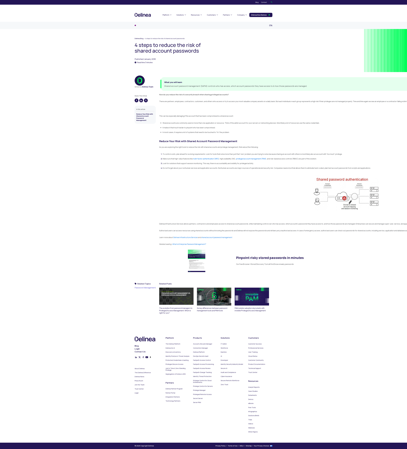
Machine (224, 352)
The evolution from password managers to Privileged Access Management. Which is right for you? (175, 310)
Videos (250, 424)
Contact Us (140, 351)
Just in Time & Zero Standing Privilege (175, 369)
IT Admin (224, 344)
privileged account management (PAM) (251, 159)
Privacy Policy (220, 446)
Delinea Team (147, 87)
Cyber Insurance (226, 376)
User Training (253, 352)
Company (241, 15)
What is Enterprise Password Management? (189, 244)
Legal (136, 393)
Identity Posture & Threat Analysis (177, 356)
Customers (211, 15)
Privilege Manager (199, 390)
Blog (257, 2)
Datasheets (252, 395)
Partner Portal (170, 393)
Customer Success (255, 344)
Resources (195, 15)
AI (221, 356)
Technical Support (254, 368)
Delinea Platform (199, 352)
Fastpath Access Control (202, 360)
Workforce (224, 348)
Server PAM (197, 402)
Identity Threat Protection (202, 376)
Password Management (145, 287)
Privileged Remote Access (202, 394)
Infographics (252, 411)
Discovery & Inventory (173, 352)
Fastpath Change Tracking (202, 372)
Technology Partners (173, 401)
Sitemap (249, 446)
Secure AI (224, 368)
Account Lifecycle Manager (202, 344)
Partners (226, 15)
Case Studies (253, 391)
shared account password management (216, 237)
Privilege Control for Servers (203, 386)
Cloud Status (252, 356)
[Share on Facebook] (136, 100)
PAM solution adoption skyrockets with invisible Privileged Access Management (250, 309)
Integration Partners (173, 397)
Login (137, 349)
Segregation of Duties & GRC (176, 374)
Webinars (251, 428)
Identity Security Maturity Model (232, 364)
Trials (250, 420)
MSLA (242, 446)
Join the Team (139, 385)
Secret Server (198, 398)
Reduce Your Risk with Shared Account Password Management (144, 117)
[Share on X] (146, 100)
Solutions (180, 15)
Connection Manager (200, 348)
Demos (250, 399)
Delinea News (139, 377)
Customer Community (256, 360)
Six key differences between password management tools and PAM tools (212, 309)
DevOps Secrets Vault (200, 356)
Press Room (139, 381)
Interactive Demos (259, 15)
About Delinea (140, 369)
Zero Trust (224, 385)
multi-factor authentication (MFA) (206, 159)
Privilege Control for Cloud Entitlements (202, 381)
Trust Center (139, 389)
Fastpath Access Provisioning (203, 364)
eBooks (251, 403)
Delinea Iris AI (170, 348)
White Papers (253, 432)
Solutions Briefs (253, 416)
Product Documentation (256, 364)
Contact (264, 2)
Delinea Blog (139, 38)
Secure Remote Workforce (230, 380)
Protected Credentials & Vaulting (177, 360)
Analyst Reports (254, 387)
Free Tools (252, 407)
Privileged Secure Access (174, 364)
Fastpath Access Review (201, 368)
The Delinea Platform (173, 344)
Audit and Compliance (228, 372)
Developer (224, 360)
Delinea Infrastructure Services (185, 237)
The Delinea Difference (143, 373)
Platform (166, 15)
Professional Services (255, 348)
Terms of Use (233, 446)
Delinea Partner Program (174, 389)
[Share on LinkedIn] (141, 100)
